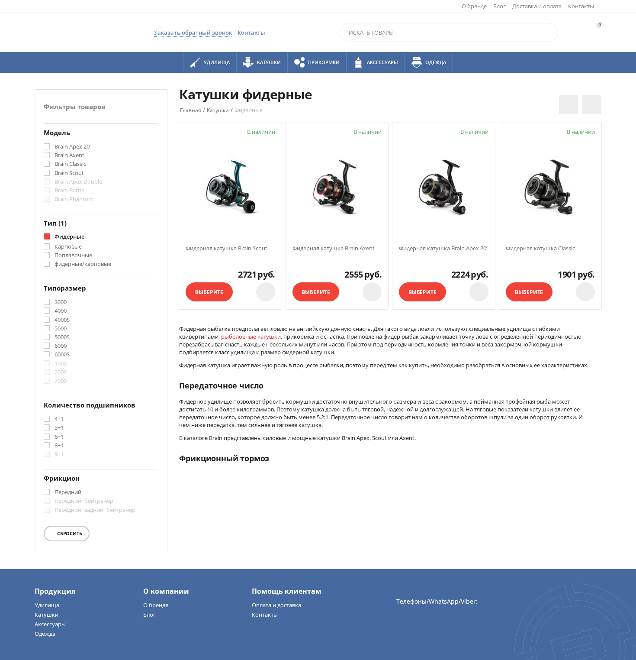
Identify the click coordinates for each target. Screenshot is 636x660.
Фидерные (69, 236)
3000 (61, 302)
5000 (61, 328)
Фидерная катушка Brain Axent (333, 248)
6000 (61, 346)
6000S (62, 354)
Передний (68, 492)
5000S (62, 337)
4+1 (59, 419)
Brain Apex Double (78, 181)
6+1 (59, 437)
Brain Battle (69, 190)
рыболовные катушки (251, 336)
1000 (61, 363)
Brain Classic (70, 164)
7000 (61, 381)
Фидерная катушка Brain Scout (226, 248)
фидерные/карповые (83, 264)
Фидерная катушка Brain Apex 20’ (443, 248)
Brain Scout (69, 173)
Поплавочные (73, 255)
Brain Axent (69, 155)
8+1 (59, 445)
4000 (61, 310)
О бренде (474, 6)
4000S (62, 320)
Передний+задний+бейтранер (95, 510)
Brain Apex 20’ (72, 146)
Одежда (45, 633)
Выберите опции (209, 294)
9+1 (59, 454)
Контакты (581, 6)
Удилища (47, 605)
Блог (499, 6)
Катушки (46, 614)
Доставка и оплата (537, 6)
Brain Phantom (74, 199)
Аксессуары (50, 624)
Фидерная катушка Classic (540, 248)
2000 (61, 372)
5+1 (59, 427)
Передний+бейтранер (84, 501)
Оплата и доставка (276, 605)
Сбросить (69, 533)
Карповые (68, 246)
